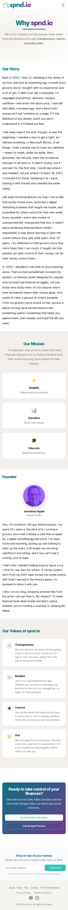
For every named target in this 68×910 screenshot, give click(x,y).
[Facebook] (31, 898)
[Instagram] (37, 898)
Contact (34, 887)
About (12, 887)
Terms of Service (43, 893)
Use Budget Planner (34, 826)
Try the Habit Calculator (34, 817)
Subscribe (55, 867)
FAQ (26, 887)
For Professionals (50, 887)
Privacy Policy (23, 893)
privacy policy (54, 874)
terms (40, 874)
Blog (19, 887)
